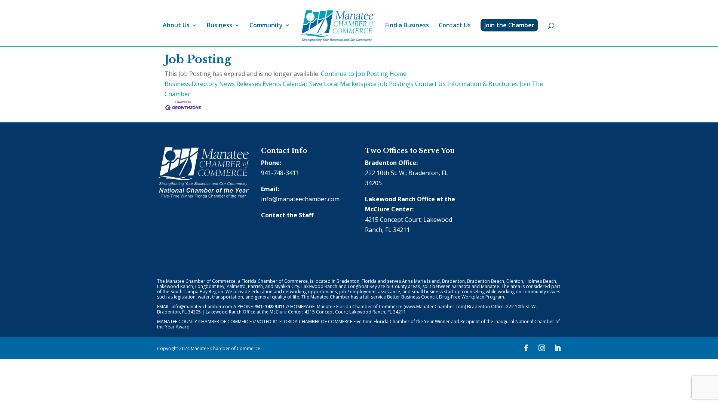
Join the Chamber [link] (509, 25)
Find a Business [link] (407, 25)
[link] (336, 26)
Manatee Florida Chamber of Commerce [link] (359, 306)
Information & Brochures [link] (482, 84)
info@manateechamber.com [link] (300, 199)
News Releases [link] (240, 84)
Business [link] (219, 25)
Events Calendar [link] (285, 84)
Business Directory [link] (191, 84)
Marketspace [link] (358, 84)
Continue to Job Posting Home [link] (363, 74)
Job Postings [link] (396, 84)
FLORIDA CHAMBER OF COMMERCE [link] (315, 321)
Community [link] (266, 25)
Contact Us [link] (455, 25)
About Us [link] (176, 25)
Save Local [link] (323, 84)
